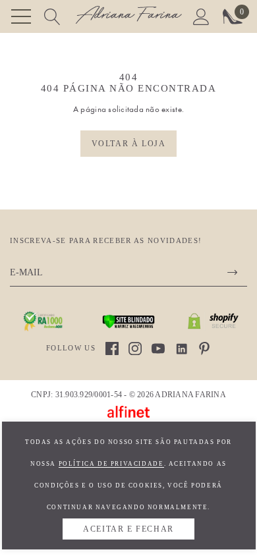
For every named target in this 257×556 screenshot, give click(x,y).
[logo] (128, 17)
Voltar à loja (129, 143)
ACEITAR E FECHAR (128, 529)
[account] (201, 15)
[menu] (21, 16)
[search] (52, 15)
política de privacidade (111, 463)
